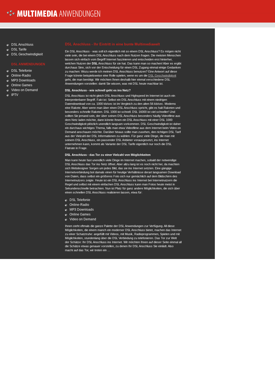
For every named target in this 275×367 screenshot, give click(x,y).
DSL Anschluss (22, 44)
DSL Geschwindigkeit (27, 54)
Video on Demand (24, 90)
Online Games (21, 85)
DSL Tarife (19, 49)
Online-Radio (21, 75)
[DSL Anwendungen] (66, 16)
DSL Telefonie (21, 71)
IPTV (14, 95)
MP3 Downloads (23, 80)
